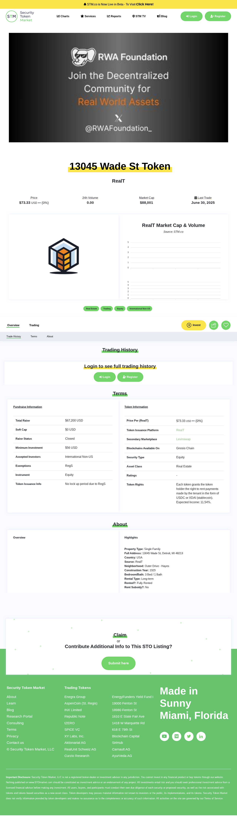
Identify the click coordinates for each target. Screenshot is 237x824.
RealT (180, 430)
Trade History (13, 336)
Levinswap (183, 439)
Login (193, 16)
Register (220, 16)
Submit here (118, 663)
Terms (34, 336)
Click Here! (144, 4)
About (50, 336)
